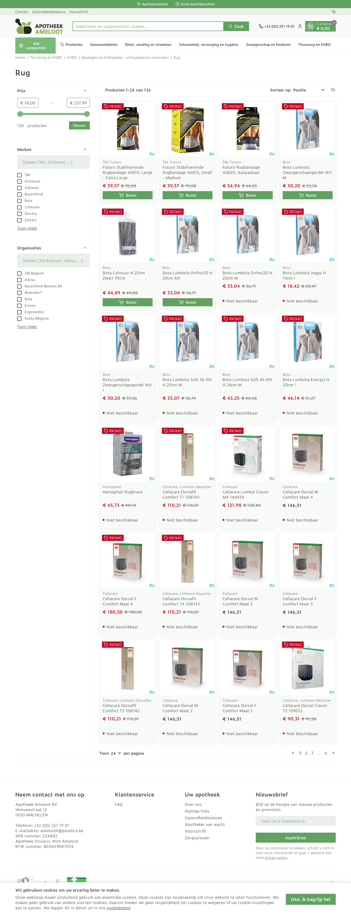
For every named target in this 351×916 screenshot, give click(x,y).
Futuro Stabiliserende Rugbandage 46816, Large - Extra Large (127, 172)
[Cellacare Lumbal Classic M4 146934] (247, 453)
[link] (294, 753)
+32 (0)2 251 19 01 (51, 825)
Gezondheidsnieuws (48, 11)
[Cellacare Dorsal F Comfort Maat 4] (127, 560)
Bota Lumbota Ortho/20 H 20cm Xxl (187, 275)
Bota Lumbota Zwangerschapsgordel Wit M (307, 172)
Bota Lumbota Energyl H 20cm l (306, 382)
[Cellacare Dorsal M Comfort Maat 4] (307, 453)
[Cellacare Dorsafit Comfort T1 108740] (187, 453)
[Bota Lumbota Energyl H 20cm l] (307, 341)
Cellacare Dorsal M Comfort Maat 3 (240, 601)
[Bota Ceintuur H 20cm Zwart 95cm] (127, 234)
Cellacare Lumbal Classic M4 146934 (246, 494)
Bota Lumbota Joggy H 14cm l (304, 275)
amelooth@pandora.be (61, 830)
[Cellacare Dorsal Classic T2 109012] (307, 667)
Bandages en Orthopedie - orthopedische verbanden (125, 57)
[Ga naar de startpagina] (39, 26)
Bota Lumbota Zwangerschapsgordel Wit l (127, 385)
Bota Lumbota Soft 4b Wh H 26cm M (247, 382)
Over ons (193, 804)
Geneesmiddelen (103, 44)
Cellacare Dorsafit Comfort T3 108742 (121, 707)
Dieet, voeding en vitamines (148, 44)
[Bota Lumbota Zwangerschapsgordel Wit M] (307, 129)
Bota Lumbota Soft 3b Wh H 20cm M (187, 382)
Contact (21, 11)
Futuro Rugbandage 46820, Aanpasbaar (241, 169)
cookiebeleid (118, 908)
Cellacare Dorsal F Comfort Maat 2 (239, 707)
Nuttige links (197, 811)
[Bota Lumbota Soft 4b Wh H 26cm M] (247, 341)
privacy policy (276, 857)
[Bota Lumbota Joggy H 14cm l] (307, 234)
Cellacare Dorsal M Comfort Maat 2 (180, 707)
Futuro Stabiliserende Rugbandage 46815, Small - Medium (187, 172)
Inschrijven (295, 838)
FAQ (118, 804)
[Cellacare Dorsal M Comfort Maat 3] (247, 560)
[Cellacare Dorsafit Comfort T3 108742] (127, 667)
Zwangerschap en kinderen (268, 44)
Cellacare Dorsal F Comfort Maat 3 (300, 601)
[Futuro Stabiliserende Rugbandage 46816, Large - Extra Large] (127, 129)
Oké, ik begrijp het (311, 899)
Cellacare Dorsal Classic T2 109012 (305, 707)
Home (20, 57)
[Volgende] (332, 753)
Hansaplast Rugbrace (122, 492)
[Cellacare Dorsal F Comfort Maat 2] (247, 667)
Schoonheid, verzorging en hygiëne (208, 44)
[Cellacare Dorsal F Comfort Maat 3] (307, 560)
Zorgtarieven (197, 837)
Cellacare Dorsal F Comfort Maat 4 (120, 601)
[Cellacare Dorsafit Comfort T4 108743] (187, 560)
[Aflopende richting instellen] (333, 90)
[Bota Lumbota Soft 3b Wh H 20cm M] (187, 341)
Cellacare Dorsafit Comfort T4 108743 (181, 601)
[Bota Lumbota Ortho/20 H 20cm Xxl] (187, 234)
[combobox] (148, 26)
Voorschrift (78, 11)
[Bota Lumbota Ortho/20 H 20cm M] (247, 234)
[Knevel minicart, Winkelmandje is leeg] (310, 26)
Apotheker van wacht (205, 824)
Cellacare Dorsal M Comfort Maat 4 (300, 494)
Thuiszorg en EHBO (314, 44)
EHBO (72, 57)
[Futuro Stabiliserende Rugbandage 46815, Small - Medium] (187, 129)
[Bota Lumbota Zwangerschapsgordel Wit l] (127, 341)
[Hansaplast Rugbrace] (127, 453)
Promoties (74, 44)
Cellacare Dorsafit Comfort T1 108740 (181, 494)
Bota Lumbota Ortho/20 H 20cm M (247, 275)
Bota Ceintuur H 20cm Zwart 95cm (124, 275)
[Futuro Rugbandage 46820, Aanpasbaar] (247, 129)
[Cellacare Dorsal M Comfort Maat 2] (187, 667)
